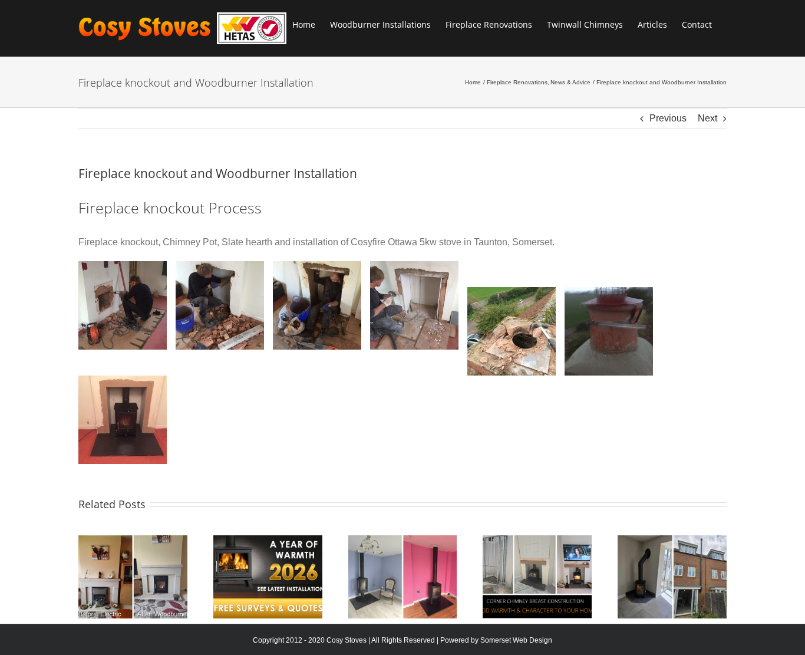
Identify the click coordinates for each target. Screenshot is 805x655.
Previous (668, 118)
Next (707, 118)
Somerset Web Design (516, 640)
